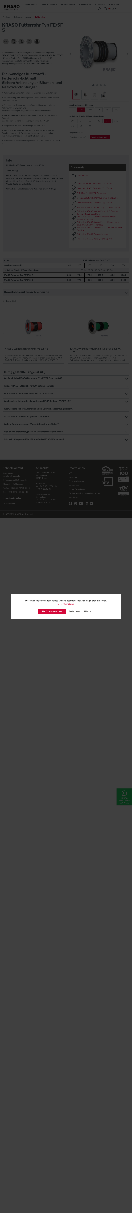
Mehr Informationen (66, 604)
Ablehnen (88, 611)
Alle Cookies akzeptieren (52, 611)
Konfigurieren (74, 611)
